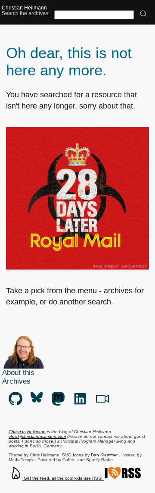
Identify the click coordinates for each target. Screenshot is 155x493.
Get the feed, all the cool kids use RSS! (63, 478)
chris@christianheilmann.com (37, 436)
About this (18, 373)
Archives (16, 381)
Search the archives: (26, 13)
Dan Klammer (104, 455)
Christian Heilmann (24, 7)
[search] (143, 14)
